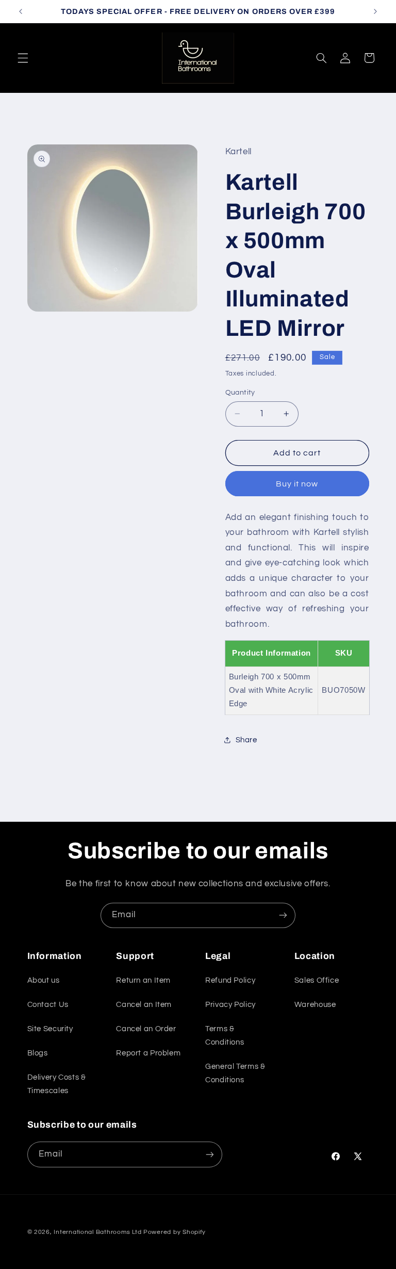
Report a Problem (148, 1053)
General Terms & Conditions (235, 1073)
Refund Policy (230, 980)
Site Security (50, 1029)
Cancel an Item (144, 1004)
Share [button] (246, 740)
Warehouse (315, 1004)
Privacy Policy (230, 1004)
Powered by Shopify (174, 1232)
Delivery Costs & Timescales (56, 1084)
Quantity (240, 392)
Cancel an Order (146, 1029)
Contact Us (48, 1004)
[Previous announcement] (20, 11)
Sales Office (316, 980)
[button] (23, 58)
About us (43, 980)
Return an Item (143, 980)
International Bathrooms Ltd (97, 1232)
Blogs (37, 1053)
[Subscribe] (283, 915)
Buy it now (297, 484)
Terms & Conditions (224, 1035)
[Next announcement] (375, 11)
